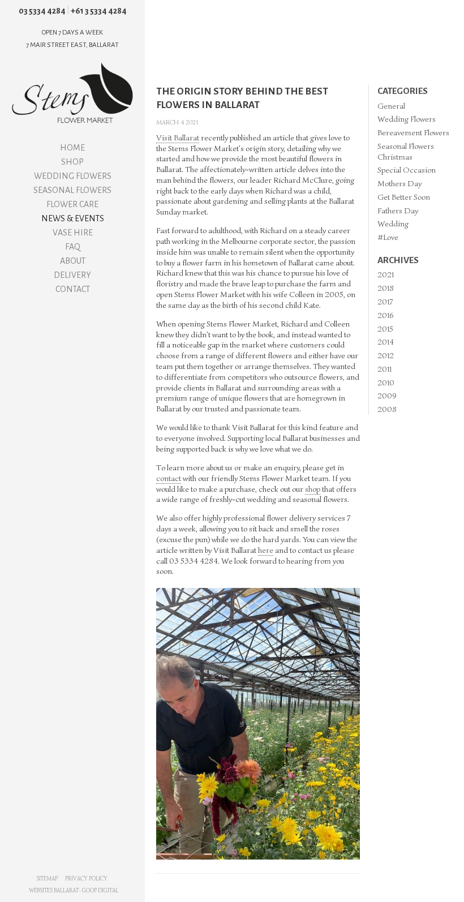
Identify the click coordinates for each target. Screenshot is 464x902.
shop (312, 489)
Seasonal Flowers (72, 190)
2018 (385, 288)
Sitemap (47, 878)
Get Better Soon (403, 197)
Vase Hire (73, 232)
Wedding (393, 223)
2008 (387, 409)
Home (72, 147)
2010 (385, 382)
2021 (385, 274)
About (72, 260)
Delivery (72, 275)
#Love (387, 237)
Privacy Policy (86, 878)
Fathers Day (397, 210)
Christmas (395, 157)
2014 (385, 342)
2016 (385, 315)
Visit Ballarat (177, 137)
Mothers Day (399, 183)
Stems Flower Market (72, 93)
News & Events (72, 218)
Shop (72, 161)
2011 (384, 369)
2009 (386, 395)
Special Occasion (406, 170)
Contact (72, 289)
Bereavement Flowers (413, 132)
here (265, 550)
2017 (385, 302)
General (391, 106)
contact (168, 478)
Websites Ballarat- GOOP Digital (73, 890)
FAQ (72, 246)
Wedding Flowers (72, 176)
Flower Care (72, 204)
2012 (385, 355)
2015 (385, 329)
